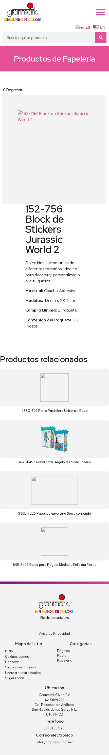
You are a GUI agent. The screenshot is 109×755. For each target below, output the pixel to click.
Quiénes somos (17, 656)
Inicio (9, 651)
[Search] (100, 37)
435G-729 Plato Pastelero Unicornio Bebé (55, 411)
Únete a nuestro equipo (23, 673)
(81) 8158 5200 (54, 728)
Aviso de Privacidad (54, 633)
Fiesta (61, 655)
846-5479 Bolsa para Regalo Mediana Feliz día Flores (54, 565)
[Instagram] (58, 625)
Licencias (12, 662)
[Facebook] (50, 625)
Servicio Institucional (21, 667)
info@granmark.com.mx (55, 742)
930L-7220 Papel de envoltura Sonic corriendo (54, 513)
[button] (100, 12)
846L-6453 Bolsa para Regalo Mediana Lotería (54, 462)
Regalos (63, 651)
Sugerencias (15, 678)
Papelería (79, 59)
